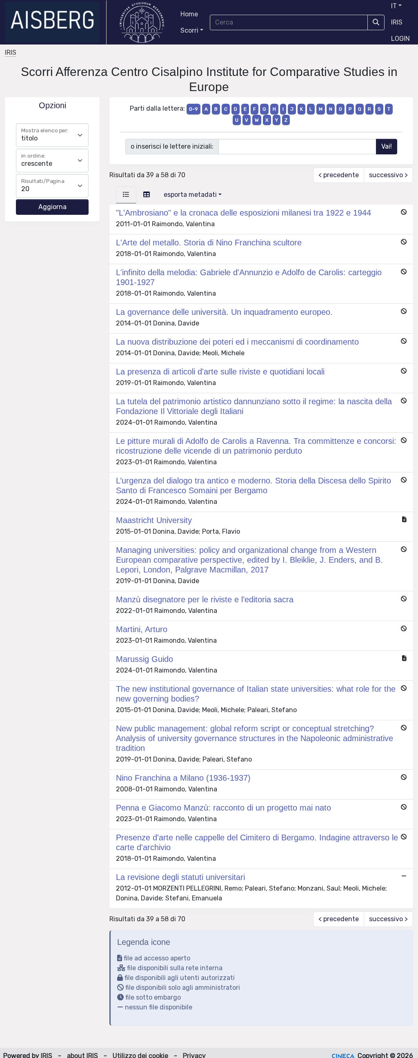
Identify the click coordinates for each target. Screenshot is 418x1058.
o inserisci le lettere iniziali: (172, 146)
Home (189, 14)
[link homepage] (56, 22)
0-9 (193, 109)
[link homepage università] (142, 22)
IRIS (396, 22)
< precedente (338, 175)
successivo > (388, 175)
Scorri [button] (189, 30)
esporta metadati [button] (190, 194)
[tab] (126, 194)
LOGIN (400, 38)
